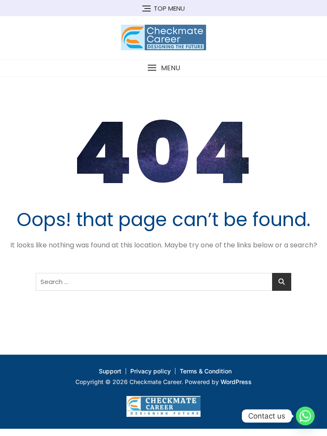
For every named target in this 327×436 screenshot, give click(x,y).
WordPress (236, 381)
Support (110, 371)
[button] (163, 68)
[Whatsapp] (305, 416)
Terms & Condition (206, 371)
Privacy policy (150, 371)
